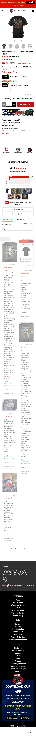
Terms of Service (18, 613)
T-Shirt (5, 76)
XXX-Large (15, 90)
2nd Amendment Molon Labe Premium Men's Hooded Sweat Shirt (9, 370)
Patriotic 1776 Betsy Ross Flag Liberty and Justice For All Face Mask (9, 517)
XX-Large (6, 90)
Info (18, 644)
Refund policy (18, 616)
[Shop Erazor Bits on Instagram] (10, 572)
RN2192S (9, 60)
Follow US (7, 566)
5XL (27, 90)
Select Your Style (9, 72)
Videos (18, 661)
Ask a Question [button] (18, 214)
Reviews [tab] (5, 219)
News (18, 656)
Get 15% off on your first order (18, 707)
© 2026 (12, 726)
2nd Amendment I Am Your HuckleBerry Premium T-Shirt (26, 296)
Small (5, 85)
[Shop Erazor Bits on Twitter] (26, 572)
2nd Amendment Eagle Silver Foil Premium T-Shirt (17, 53)
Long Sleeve (14, 76)
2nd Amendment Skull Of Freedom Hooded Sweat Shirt (26, 450)
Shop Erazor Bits (20, 726)
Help (18, 620)
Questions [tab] (19, 219)
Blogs (18, 658)
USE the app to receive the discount (18, 713)
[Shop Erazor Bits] (18, 11)
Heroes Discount (18, 651)
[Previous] (14, 41)
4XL (22, 90)
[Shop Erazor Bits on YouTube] (15, 572)
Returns (18, 627)
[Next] (21, 41)
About (18, 600)
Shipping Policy (18, 629)
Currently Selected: (18, 98)
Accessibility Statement (18, 640)
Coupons (18, 653)
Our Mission (18, 602)
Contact (18, 624)
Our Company (18, 596)
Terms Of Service (18, 637)
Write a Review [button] (18, 209)
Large (19, 85)
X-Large (26, 85)
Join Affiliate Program (18, 669)
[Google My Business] (4, 580)
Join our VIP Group (18, 666)
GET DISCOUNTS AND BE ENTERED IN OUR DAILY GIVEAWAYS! (18, 698)
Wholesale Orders (18, 605)
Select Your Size (9, 81)
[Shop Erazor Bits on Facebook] (4, 572)
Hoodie (23, 76)
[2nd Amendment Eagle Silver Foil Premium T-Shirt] (18, 26)
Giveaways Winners (18, 664)
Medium (12, 85)
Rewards (30, 2)
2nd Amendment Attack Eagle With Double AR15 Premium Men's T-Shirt (9, 444)
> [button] (24, 548)
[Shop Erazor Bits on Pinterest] (20, 572)
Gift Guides (18, 648)
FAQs (18, 608)
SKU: (3, 60)
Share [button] (24, 312)
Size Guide (29, 95)
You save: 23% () (24, 63)
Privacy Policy (18, 634)
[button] (23, 318)
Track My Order (18, 610)
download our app (18, 689)
